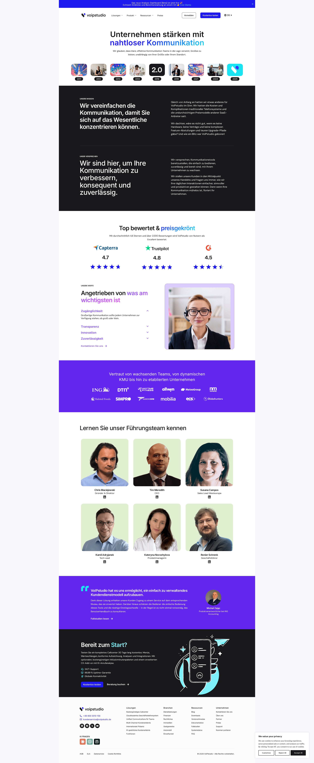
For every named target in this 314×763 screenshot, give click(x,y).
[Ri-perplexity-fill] (97, 742)
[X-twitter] (92, 726)
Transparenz (90, 326)
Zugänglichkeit (92, 311)
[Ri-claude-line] (83, 742)
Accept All (298, 753)
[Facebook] (87, 726)
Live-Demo (185, 5)
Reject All (282, 753)
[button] (79, 79)
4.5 (208, 257)
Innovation (88, 332)
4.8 (157, 258)
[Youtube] (97, 726)
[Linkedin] (82, 726)
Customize (266, 753)
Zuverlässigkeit (92, 338)
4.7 (105, 257)
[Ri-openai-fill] (90, 742)
